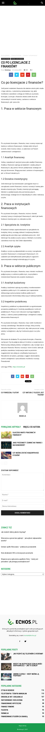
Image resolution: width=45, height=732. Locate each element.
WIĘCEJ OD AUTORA (31, 427)
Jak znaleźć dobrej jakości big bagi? (13, 532)
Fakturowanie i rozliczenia (11, 700)
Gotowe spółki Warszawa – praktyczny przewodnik (18, 547)
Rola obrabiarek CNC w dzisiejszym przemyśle (17, 553)
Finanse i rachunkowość (17, 59)
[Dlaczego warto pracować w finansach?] (6, 435)
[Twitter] (25, 641)
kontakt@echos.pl (30, 635)
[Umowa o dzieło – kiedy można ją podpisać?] (6, 677)
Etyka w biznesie (7, 690)
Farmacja (5, 713)
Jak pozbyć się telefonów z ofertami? (28, 654)
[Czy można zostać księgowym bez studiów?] (6, 455)
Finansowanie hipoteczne (11, 703)
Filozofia (4, 710)
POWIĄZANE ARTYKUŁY (11, 427)
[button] (42, 3)
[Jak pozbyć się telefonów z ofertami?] (6, 656)
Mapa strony (22, 726)
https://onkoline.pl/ (19, 367)
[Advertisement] (22, 29)
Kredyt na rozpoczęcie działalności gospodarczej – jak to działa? (27, 665)
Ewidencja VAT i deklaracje (12, 697)
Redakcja (8, 70)
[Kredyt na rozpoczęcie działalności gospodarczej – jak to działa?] (6, 666)
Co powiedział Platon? (10, 393)
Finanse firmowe (6, 59)
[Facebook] (20, 641)
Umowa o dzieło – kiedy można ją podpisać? (26, 675)
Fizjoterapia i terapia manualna (14, 694)
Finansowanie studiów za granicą (14, 717)
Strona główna (5, 55)
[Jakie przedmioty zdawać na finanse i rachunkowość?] (6, 445)
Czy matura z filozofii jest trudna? (33, 394)
